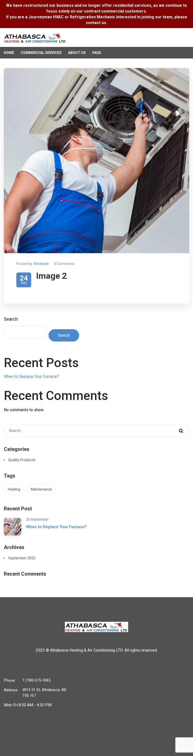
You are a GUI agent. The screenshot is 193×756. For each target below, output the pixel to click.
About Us (77, 53)
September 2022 (21, 558)
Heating (14, 489)
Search (11, 319)
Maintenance (41, 489)
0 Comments (64, 264)
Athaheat (41, 264)
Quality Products (21, 460)
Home (9, 53)
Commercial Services (41, 53)
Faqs (96, 53)
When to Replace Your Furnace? (31, 376)
